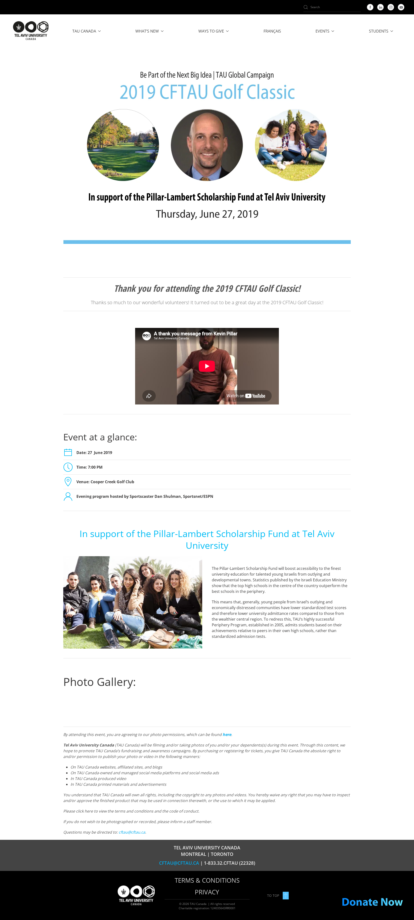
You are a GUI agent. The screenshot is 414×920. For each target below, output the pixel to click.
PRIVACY (207, 892)
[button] (286, 895)
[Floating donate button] (372, 902)
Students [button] (378, 31)
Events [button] (322, 31)
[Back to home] (30, 31)
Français (272, 31)
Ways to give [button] (211, 31)
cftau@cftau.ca (132, 832)
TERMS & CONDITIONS (207, 880)
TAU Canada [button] (84, 31)
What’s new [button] (147, 31)
